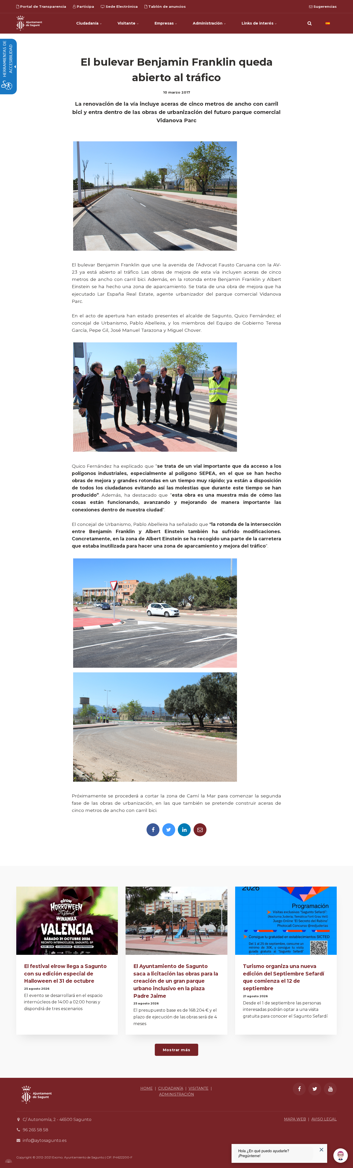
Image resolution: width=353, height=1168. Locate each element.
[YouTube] (330, 1088)
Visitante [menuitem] (127, 23)
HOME (146, 1088)
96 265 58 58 (35, 1129)
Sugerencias (324, 6)
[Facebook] (153, 829)
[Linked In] (184, 829)
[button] (310, 23)
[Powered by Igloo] (7, 1161)
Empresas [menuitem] (165, 23)
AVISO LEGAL (324, 1119)
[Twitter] (168, 829)
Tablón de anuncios (166, 6)
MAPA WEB (295, 1119)
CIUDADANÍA (170, 1088)
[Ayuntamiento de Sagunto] (29, 23)
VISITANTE (199, 1088)
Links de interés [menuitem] (258, 23)
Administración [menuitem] (208, 23)
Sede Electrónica (121, 6)
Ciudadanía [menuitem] (87, 23)
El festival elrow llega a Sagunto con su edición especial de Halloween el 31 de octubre (65, 973)
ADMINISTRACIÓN (176, 1094)
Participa (85, 6)
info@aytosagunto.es (44, 1140)
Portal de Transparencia (42, 6)
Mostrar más (176, 1050)
